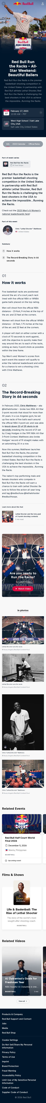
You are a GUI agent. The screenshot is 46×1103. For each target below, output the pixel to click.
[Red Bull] (23, 3)
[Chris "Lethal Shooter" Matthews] (23, 774)
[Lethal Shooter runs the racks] (23, 630)
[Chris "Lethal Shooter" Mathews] (23, 722)
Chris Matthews (28, 405)
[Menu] (4, 4)
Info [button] (7, 144)
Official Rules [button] (34, 144)
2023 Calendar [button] (19, 144)
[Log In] (42, 3)
